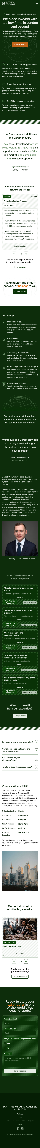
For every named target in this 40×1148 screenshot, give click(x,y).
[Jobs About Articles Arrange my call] (20, 3)
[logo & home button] (8, 3)
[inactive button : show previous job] (14, 254)
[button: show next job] (26, 254)
